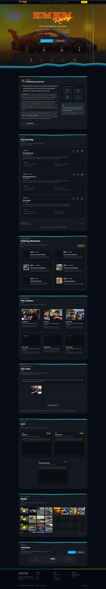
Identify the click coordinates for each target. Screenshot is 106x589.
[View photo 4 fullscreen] (58, 390)
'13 (53, 227)
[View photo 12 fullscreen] (80, 398)
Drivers (54, 2)
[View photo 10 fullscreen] (58, 398)
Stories (65, 2)
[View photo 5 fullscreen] (69, 390)
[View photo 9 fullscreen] (48, 398)
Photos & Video (57, 574)
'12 (49, 227)
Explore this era (25, 168)
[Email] (78, 575)
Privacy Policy (42, 585)
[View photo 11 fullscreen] (69, 398)
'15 (61, 227)
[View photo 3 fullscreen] (48, 390)
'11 (45, 227)
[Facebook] (75, 575)
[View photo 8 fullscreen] (37, 398)
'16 (65, 227)
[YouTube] (73, 575)
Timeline (38, 574)
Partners (55, 577)
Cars (58, 2)
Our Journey (43, 2)
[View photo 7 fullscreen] (26, 398)
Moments (49, 2)
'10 (41, 227)
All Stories (80, 245)
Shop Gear (84, 2)
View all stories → (82, 223)
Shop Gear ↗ (57, 579)
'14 (57, 227)
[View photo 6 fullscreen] (80, 390)
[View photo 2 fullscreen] (37, 390)
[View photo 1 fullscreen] (26, 390)
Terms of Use (37, 585)
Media (61, 2)
